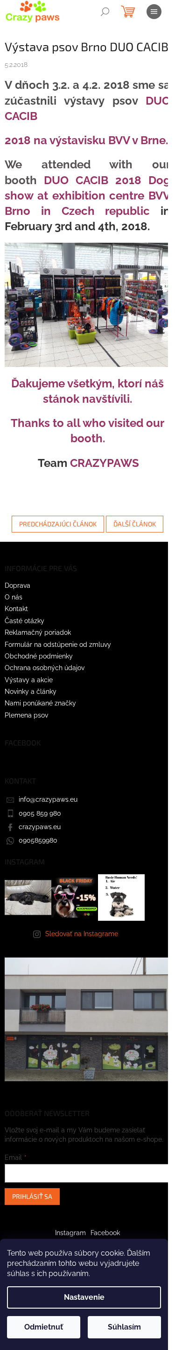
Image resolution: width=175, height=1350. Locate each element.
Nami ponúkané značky (40, 703)
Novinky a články (30, 691)
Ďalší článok (134, 524)
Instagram (70, 1233)
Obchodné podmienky (39, 656)
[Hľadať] (105, 11)
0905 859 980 (40, 813)
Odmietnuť (43, 1327)
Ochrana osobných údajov (44, 668)
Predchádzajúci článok (58, 524)
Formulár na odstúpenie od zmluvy (58, 644)
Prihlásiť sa (32, 1196)
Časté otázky (24, 621)
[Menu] (154, 11)
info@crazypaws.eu (48, 799)
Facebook (105, 1233)
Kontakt (16, 608)
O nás (13, 597)
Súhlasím (124, 1327)
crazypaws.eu (40, 827)
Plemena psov (26, 715)
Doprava (17, 585)
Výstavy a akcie (29, 680)
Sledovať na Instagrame (81, 934)
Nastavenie (84, 1297)
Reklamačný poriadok (38, 632)
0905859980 (38, 840)
